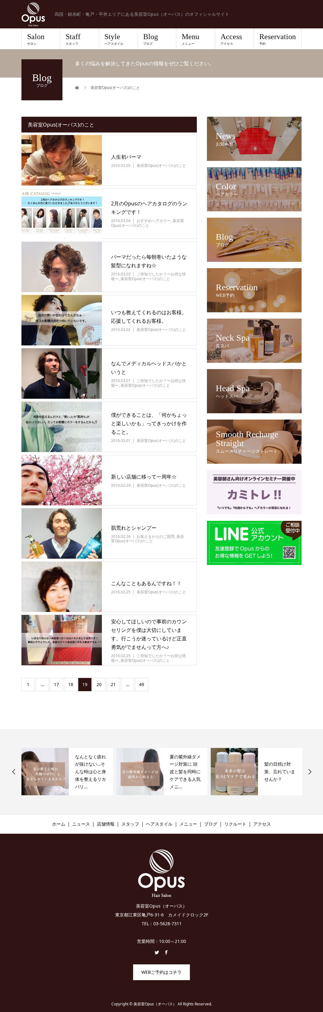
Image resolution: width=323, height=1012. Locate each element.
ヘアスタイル (159, 824)
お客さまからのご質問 (155, 536)
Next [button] (310, 771)
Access (231, 39)
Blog (150, 39)
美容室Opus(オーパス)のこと (161, 165)
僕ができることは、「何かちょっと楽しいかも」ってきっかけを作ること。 (149, 423)
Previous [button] (14, 771)
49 (141, 684)
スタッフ (130, 824)
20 (99, 684)
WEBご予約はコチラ (161, 972)
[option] (67, 771)
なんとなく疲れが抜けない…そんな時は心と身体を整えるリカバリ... (90, 772)
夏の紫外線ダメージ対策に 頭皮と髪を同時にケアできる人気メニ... (185, 772)
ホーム (58, 824)
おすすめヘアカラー (154, 220)
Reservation (277, 39)
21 (113, 684)
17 (56, 684)
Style (113, 39)
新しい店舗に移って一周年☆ (144, 476)
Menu (190, 39)
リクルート (235, 824)
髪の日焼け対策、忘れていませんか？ (279, 771)
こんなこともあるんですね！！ (146, 583)
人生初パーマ (126, 156)
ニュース (81, 824)
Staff (73, 39)
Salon (35, 39)
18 (70, 684)
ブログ (210, 824)
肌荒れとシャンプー (133, 527)
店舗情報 (106, 824)
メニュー (188, 824)
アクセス (262, 824)
